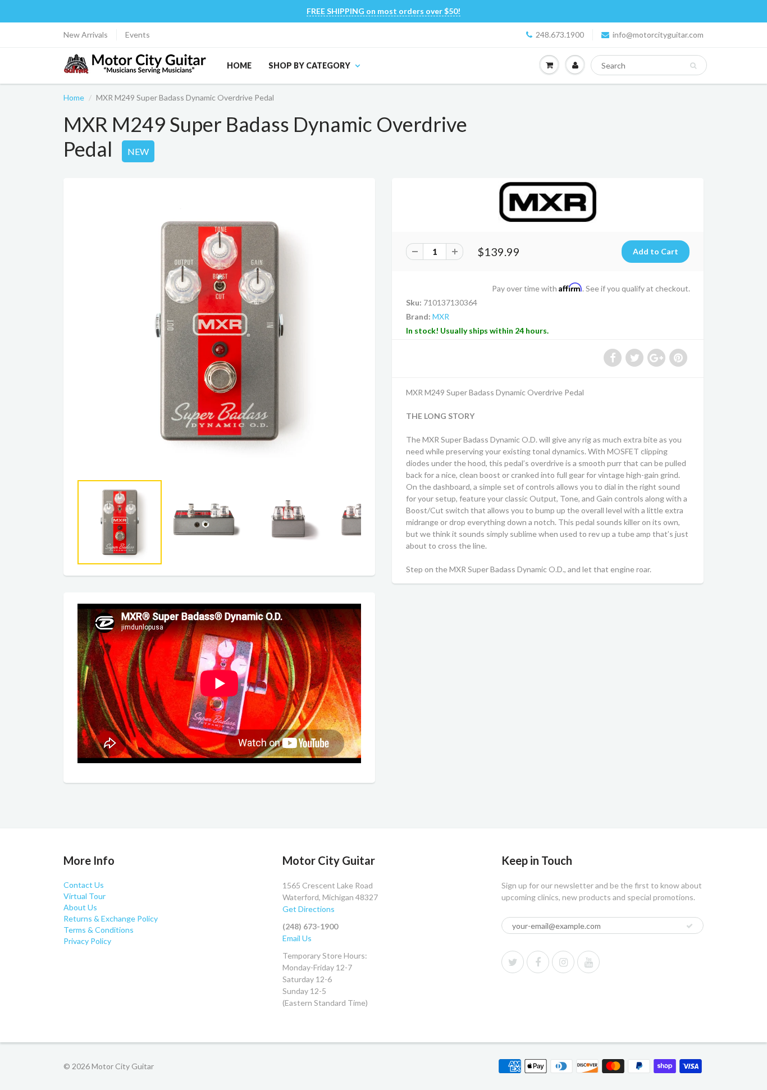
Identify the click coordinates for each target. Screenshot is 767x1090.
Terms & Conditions (98, 929)
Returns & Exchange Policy (110, 918)
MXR (440, 316)
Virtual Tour (84, 896)
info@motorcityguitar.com (658, 34)
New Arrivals (85, 34)
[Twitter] (512, 962)
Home (239, 65)
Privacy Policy (87, 941)
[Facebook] (538, 962)
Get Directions (308, 909)
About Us (80, 907)
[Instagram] (563, 962)
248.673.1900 (560, 34)
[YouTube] (588, 962)
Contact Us (83, 885)
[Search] (693, 66)
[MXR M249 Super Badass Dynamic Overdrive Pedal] (219, 331)
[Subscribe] (689, 926)
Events (137, 34)
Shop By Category (309, 65)
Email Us (297, 938)
